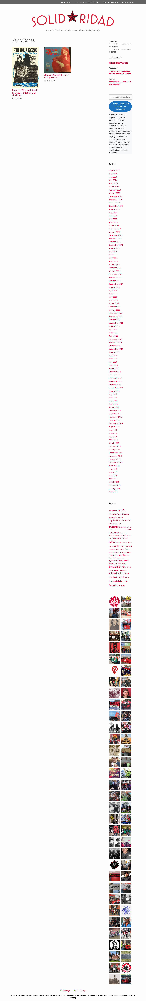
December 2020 (115, 339)
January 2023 (114, 310)
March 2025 (114, 225)
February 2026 (115, 190)
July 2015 (113, 469)
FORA (117, 535)
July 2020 (113, 355)
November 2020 (115, 342)
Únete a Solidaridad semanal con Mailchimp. (120, 106)
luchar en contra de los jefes (118, 549)
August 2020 (114, 352)
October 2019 (114, 384)
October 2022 (114, 319)
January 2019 (114, 414)
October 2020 (114, 345)
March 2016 (114, 443)
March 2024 (114, 264)
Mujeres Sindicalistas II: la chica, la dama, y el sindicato (25, 92)
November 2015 (115, 456)
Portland (125, 561)
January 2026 (114, 193)
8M (117, 511)
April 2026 (113, 183)
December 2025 (115, 196)
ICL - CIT (122, 538)
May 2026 (113, 180)
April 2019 (113, 404)
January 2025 (114, 232)
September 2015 (116, 462)
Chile (123, 520)
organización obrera (116, 561)
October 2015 (114, 459)
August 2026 (114, 170)
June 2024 (113, 255)
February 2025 (115, 229)
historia (122, 535)
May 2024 (113, 258)
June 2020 (113, 358)
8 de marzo (112, 511)
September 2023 (116, 284)
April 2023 (113, 300)
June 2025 (113, 216)
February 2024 (115, 268)
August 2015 (114, 465)
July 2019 (113, 394)
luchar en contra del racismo (118, 552)
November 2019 (115, 381)
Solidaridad (122, 570)
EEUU (127, 529)
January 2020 (114, 375)
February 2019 (115, 410)
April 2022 (113, 336)
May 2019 (113, 401)
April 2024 (113, 261)
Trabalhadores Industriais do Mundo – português (118, 2)
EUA (125, 533)
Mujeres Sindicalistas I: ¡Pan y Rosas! (56, 76)
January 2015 (114, 488)
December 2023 (115, 274)
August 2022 (114, 326)
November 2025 (115, 199)
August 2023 (114, 287)
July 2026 (113, 173)
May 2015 (113, 475)
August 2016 (114, 427)
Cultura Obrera (119, 530)
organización (120, 558)
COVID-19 (112, 530)
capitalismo (115, 520)
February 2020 (115, 371)
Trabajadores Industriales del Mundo (119, 581)
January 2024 (114, 271)
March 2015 (114, 482)
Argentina (121, 514)
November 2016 (115, 417)
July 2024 (113, 251)
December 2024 (115, 235)
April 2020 (113, 365)
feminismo (112, 535)
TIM (110, 577)
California (120, 517)
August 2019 (114, 391)
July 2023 (113, 290)
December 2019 (115, 378)
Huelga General (114, 538)
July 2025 (113, 212)
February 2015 (115, 485)
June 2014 (113, 491)
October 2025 (114, 203)
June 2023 (113, 293)
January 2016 (114, 449)
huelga (127, 535)
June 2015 (113, 472)
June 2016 (113, 433)
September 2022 (116, 323)
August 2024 (114, 248)
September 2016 (116, 423)
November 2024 (115, 238)
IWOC (126, 538)
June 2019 (113, 397)
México (125, 555)
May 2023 (113, 297)
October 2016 (114, 420)
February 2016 (115, 446)
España (121, 533)
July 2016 (113, 430)
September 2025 (116, 206)
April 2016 (113, 440)
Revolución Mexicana (117, 563)
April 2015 (113, 478)
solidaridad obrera (119, 573)
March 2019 (114, 407)
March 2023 (114, 303)
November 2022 (115, 316)
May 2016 (113, 436)
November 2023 (115, 277)
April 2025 (113, 222)
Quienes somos (66, 2)
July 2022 (113, 329)
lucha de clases (123, 546)
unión (121, 585)
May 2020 (113, 362)
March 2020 (114, 368)
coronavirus (127, 527)
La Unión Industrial (122, 542)
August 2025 (114, 209)
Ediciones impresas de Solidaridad (86, 2)
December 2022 (115, 313)
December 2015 (115, 452)
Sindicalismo (117, 567)
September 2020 (116, 349)
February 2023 (115, 306)
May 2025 (113, 219)
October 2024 (114, 242)
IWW (112, 542)
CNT (122, 527)
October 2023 (114, 280)
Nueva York (112, 558)
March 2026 (114, 186)
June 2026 (113, 177)
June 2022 (113, 332)
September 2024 (116, 245)
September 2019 (116, 388)
